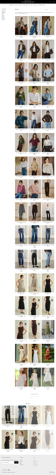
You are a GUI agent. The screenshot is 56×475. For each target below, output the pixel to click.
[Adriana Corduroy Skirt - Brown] (34, 211)
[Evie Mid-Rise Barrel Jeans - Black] (34, 259)
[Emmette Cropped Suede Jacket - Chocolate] (34, 49)
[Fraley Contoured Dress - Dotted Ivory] (21, 353)
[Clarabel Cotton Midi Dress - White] (34, 353)
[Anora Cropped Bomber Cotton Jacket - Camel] (34, 71)
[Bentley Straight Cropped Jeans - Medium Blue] (48, 234)
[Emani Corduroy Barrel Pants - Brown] (48, 188)
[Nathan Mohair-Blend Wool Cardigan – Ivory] (48, 166)
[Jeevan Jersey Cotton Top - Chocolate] (21, 329)
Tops (2, 14)
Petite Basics (3, 12)
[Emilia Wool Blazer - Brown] (21, 49)
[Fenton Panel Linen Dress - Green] (48, 329)
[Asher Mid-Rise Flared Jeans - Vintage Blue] (21, 234)
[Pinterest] (7, 470)
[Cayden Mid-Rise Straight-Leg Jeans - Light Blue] (48, 259)
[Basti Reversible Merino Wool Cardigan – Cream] (48, 142)
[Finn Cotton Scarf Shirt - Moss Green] (21, 142)
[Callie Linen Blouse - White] (21, 377)
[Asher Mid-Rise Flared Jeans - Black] (48, 211)
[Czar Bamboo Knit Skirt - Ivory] (48, 377)
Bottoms (3, 13)
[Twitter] (5, 470)
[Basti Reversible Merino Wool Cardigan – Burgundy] (34, 142)
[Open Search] (50, 1)
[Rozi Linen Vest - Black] (48, 282)
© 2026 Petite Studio (4, 472)
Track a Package (35, 464)
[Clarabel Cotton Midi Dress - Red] (48, 353)
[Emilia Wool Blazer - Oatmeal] (48, 25)
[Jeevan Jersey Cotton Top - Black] (34, 305)
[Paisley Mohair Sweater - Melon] (34, 188)
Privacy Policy (35, 465)
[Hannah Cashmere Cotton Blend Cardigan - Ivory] (34, 95)
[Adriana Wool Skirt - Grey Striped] (21, 211)
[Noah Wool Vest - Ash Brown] (21, 71)
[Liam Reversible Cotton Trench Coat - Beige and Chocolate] (34, 25)
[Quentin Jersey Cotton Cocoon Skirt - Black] (48, 305)
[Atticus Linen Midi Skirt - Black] (21, 305)
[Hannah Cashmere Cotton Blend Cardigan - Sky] (48, 95)
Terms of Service (35, 463)
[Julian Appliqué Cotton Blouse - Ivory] (21, 166)
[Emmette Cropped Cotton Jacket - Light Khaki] (48, 49)
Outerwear (3, 16)
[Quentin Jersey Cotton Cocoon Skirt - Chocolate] (34, 329)
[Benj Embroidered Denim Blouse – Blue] (21, 119)
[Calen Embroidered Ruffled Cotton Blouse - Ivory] (34, 119)
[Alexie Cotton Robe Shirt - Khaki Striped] (34, 166)
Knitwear (3, 15)
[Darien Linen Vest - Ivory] (21, 439)
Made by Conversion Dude (11, 472)
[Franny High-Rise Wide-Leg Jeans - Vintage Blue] (34, 234)
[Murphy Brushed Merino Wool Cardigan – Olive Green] (21, 95)
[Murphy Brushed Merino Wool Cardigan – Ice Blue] (48, 71)
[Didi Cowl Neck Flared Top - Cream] (34, 377)
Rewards (21, 463)
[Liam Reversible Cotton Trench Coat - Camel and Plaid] (21, 25)
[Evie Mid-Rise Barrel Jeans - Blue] (21, 259)
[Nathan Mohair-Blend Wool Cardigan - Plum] (21, 188)
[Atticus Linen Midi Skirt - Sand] (34, 282)
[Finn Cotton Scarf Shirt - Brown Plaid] (48, 119)
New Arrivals (3, 10)
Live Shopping (21, 464)
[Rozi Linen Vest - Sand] (21, 282)
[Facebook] (2, 470)
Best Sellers (3, 11)
